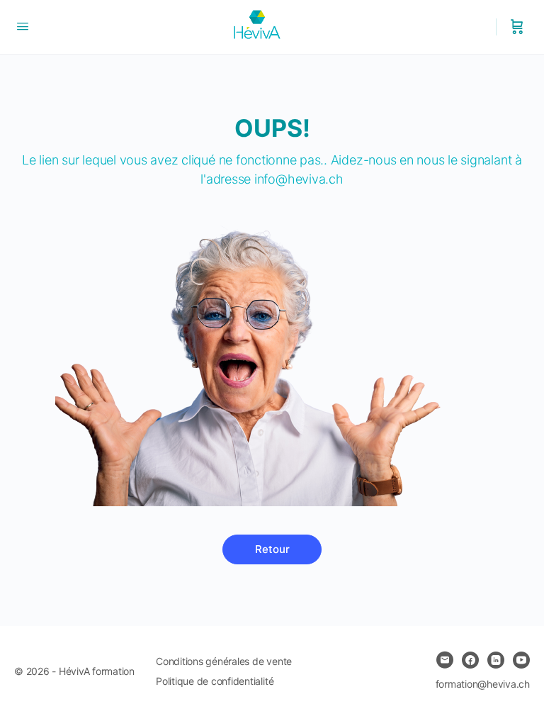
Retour (272, 549)
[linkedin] (495, 660)
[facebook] (470, 660)
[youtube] (521, 660)
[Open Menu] (22, 26)
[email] (444, 660)
